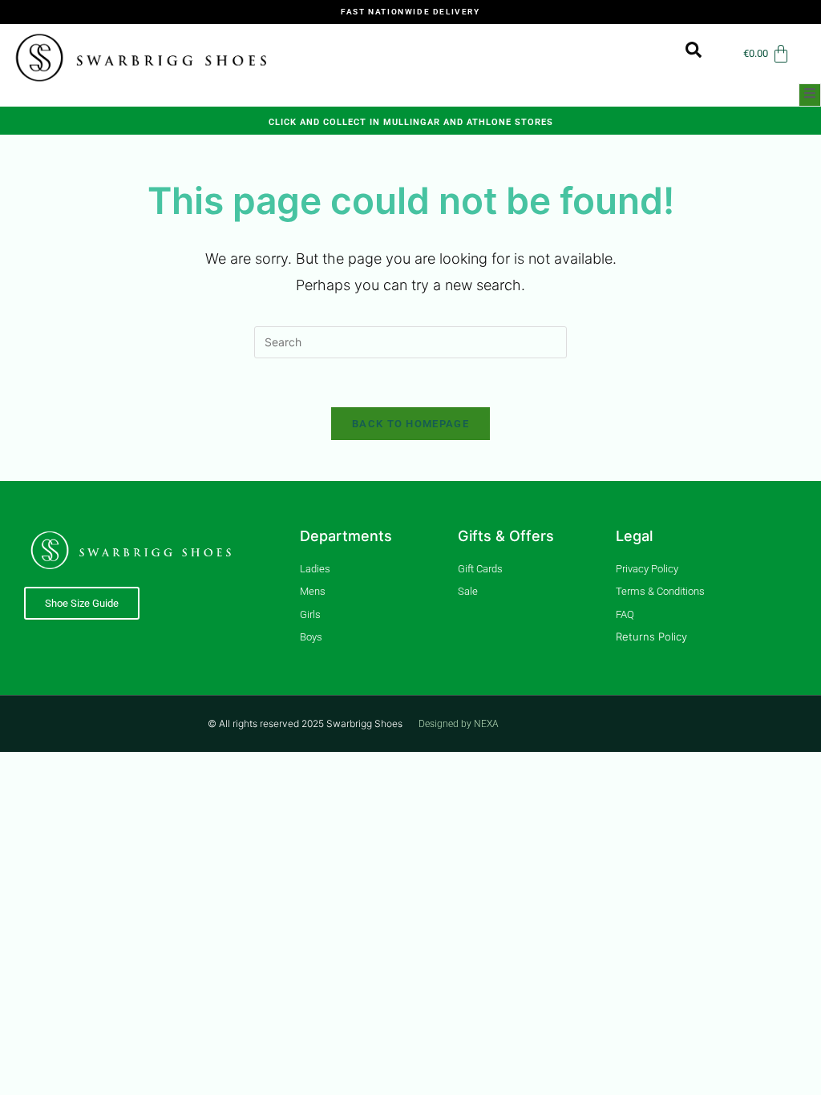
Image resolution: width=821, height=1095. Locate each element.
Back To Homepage (410, 424)
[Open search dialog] (685, 54)
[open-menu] (810, 95)
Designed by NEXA (459, 723)
